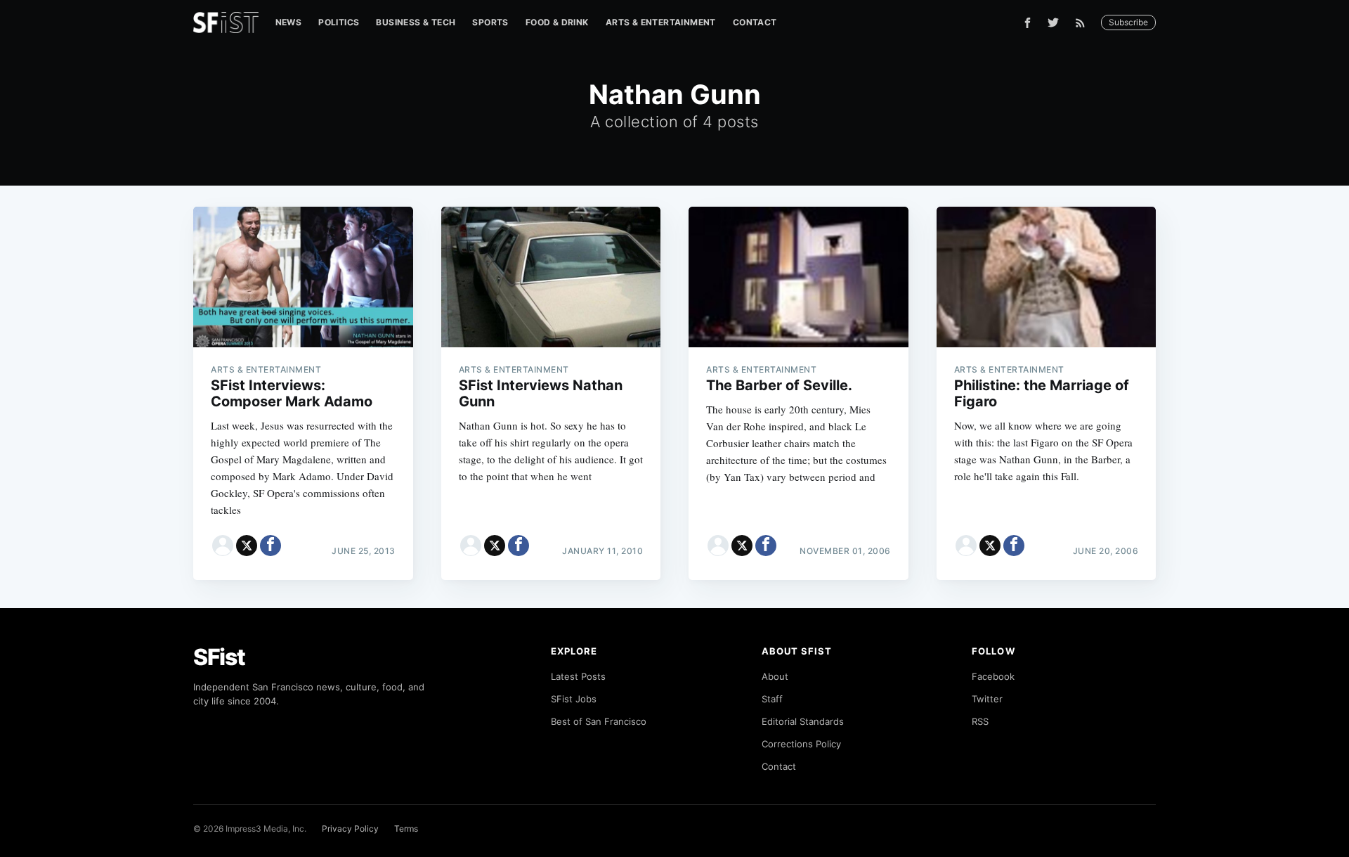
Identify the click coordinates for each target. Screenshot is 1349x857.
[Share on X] (247, 546)
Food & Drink (557, 22)
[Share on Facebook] (270, 546)
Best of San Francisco (598, 721)
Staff (772, 698)
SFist (219, 657)
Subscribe (1128, 22)
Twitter (987, 698)
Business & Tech (415, 22)
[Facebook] (1027, 23)
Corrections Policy (801, 743)
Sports (490, 22)
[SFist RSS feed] (1084, 23)
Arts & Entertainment (661, 22)
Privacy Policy (350, 828)
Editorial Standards (803, 721)
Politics (338, 22)
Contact (755, 22)
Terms (406, 828)
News (288, 22)
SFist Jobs (574, 698)
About (775, 676)
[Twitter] (1053, 22)
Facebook (993, 676)
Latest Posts (578, 676)
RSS (980, 721)
